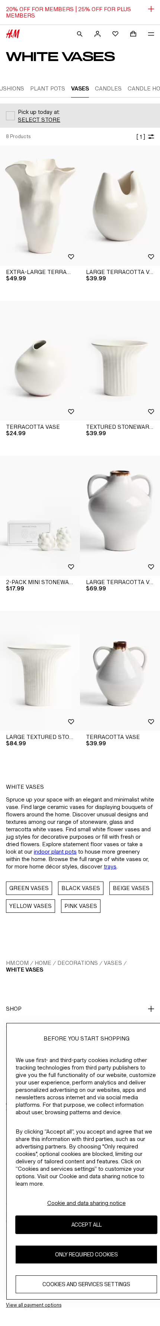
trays (110, 866)
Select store (39, 120)
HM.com (17, 963)
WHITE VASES (24, 969)
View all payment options (33, 1305)
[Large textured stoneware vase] (40, 671)
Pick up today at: (39, 112)
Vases (113, 963)
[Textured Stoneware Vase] (120, 361)
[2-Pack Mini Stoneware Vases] (40, 516)
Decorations (77, 963)
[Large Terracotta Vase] (120, 206)
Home (43, 963)
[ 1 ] (140, 137)
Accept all (86, 1224)
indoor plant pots (55, 851)
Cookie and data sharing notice (86, 1203)
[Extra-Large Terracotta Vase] (40, 206)
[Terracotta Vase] (40, 361)
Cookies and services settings (86, 1284)
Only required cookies (86, 1254)
